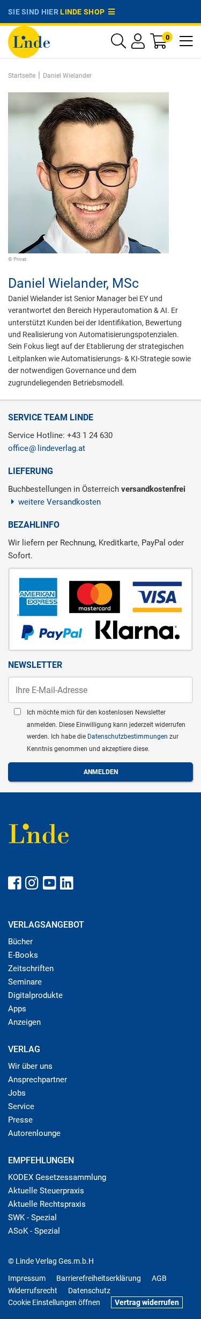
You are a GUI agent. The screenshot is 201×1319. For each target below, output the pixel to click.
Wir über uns (30, 1066)
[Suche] (118, 44)
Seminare (25, 982)
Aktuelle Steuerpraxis (46, 1191)
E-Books (23, 955)
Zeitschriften (31, 968)
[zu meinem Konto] (138, 44)
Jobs (17, 1093)
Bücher (20, 941)
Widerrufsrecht (32, 1290)
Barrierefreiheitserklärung (98, 1278)
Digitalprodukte (35, 995)
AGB (159, 1278)
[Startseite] (29, 41)
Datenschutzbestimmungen (128, 736)
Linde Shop (84, 12)
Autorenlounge (34, 1133)
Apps (17, 1009)
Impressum (27, 1278)
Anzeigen (24, 1022)
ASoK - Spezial (34, 1231)
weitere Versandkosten (59, 502)
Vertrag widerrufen (147, 1302)
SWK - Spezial (32, 1217)
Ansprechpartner (37, 1079)
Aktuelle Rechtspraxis (47, 1204)
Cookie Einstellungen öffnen (54, 1302)
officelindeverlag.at (46, 448)
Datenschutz (89, 1290)
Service (21, 1106)
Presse (20, 1120)
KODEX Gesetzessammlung (57, 1177)
